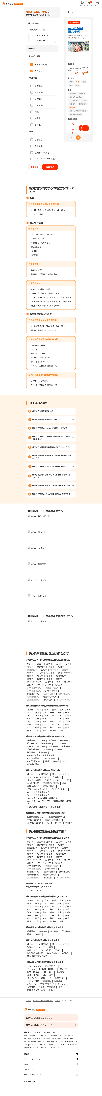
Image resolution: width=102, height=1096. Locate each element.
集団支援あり (33, 786)
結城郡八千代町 (50, 696)
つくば (30, 890)
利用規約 (27, 1064)
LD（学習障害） (34, 761)
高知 (44, 727)
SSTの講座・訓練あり (37, 807)
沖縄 (62, 730)
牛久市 (40, 672)
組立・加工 (48, 975)
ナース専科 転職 (34, 1038)
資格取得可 (56, 807)
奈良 (60, 721)
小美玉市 (58, 684)
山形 (69, 709)
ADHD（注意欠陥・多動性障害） (41, 755)
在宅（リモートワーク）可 (57, 780)
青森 (39, 709)
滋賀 (29, 721)
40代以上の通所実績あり (38, 792)
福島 (29, 712)
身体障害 (47, 749)
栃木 (44, 712)
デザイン (61, 984)
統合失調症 (32, 743)
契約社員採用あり (53, 819)
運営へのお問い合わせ (33, 1074)
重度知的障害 (33, 749)
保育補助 (31, 986)
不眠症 (30, 746)
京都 (37, 721)
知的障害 (66, 746)
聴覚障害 (31, 752)
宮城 (54, 709)
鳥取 (29, 724)
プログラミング (47, 984)
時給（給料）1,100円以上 (58, 953)
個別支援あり (49, 786)
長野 (37, 718)
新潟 (46, 715)
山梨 (29, 718)
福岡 (52, 727)
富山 (54, 715)
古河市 (59, 663)
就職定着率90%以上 (58, 816)
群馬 (52, 712)
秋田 (62, 709)
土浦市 (49, 663)
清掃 (60, 986)
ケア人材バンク (35, 1044)
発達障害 (43, 752)
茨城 (37, 712)
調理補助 (47, 981)
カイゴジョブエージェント (50, 1035)
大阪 (44, 721)
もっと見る (82, 128)
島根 (37, 724)
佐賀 (60, 727)
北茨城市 (54, 847)
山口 (60, 724)
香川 (29, 727)
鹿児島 (53, 730)
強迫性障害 (46, 743)
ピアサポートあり (59, 789)
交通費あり (44, 774)
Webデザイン (51, 966)
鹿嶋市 (30, 675)
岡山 (44, 724)
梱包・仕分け (33, 975)
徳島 (67, 724)
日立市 (40, 663)
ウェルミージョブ (31, 1035)
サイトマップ (29, 1069)
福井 (69, 715)
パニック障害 (60, 743)
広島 (52, 724)
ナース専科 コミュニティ (51, 1038)
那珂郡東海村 (51, 690)
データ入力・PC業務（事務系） (41, 969)
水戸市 (30, 663)
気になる (73, 128)
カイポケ (43, 1047)
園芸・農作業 (33, 972)
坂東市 (49, 678)
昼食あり (31, 774)
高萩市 (44, 669)
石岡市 (69, 663)
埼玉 (60, 712)
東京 (29, 715)
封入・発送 (48, 972)
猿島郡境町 (48, 699)
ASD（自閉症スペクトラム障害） (42, 758)
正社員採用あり (34, 819)
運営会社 (27, 1054)
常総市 (61, 666)
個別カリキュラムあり (37, 789)
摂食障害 (41, 746)
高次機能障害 (33, 764)
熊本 (29, 730)
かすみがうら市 (34, 681)
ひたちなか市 (64, 672)
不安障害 (64, 740)
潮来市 (40, 675)
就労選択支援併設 (51, 783)
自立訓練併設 (33, 783)
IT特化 (65, 783)
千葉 (67, 712)
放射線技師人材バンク (36, 1041)
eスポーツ (31, 984)
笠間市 (65, 669)
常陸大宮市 (61, 675)
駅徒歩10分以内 (59, 774)
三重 (67, 718)
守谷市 (49, 675)
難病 (47, 761)
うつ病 (42, 740)
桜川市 (48, 681)
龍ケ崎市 (41, 666)
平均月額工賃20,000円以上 (39, 956)
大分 (37, 730)
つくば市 (50, 672)
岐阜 (44, 718)
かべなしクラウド (56, 1047)
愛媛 (37, 727)
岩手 (46, 709)
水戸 (39, 890)
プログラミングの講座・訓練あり (42, 798)
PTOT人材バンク (50, 1044)
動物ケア (63, 969)
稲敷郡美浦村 (49, 871)
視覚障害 (58, 749)
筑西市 (40, 678)
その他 (65, 761)
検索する (50, 167)
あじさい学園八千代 (75, 30)
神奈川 (38, 715)
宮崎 (44, 730)
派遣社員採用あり (35, 822)
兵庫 (52, 721)
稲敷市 (59, 678)
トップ (28, 1001)
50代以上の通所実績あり (38, 795)
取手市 (30, 672)
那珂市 (30, 678)
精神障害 (31, 740)
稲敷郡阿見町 (64, 871)
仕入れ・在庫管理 (47, 986)
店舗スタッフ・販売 (36, 989)
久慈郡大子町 (33, 693)
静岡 (52, 718)
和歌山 (68, 721)
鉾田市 (30, 684)
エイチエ (62, 1044)
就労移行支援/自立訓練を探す (43, 1001)
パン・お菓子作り (57, 978)
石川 (62, 715)
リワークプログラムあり (38, 777)
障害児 (56, 761)
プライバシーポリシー (33, 1059)
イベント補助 (33, 981)
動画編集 (58, 981)
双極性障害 (53, 746)
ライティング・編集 (36, 978)
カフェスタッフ (34, 966)
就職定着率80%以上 (36, 816)
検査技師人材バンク (55, 1041)
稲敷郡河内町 (33, 874)
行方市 (67, 681)
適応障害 (52, 740)
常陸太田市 (32, 847)
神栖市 (57, 681)
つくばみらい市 (44, 684)
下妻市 (51, 666)
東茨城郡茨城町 (34, 865)
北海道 (30, 709)
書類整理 (60, 972)
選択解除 (34, 167)
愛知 (60, 718)
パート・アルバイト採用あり (60, 822)
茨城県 (57, 1001)
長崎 (67, 727)
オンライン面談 (34, 780)
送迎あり (57, 777)
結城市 (30, 844)
